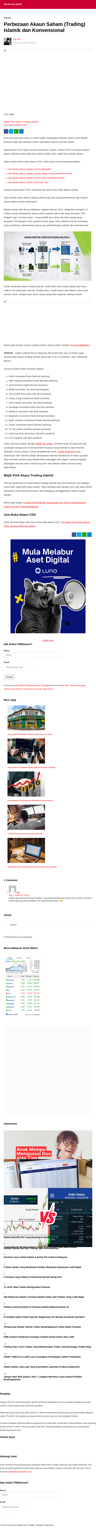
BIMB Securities (44, 443)
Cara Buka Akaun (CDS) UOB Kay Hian (28, 182)
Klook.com (47, 640)
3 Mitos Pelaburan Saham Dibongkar (34, 685)
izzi (18, 892)
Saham (7, 18)
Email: (7, 662)
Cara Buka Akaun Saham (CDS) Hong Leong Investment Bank (40, 173)
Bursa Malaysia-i (81, 345)
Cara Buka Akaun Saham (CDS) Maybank (29, 169)
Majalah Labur (13, 4)
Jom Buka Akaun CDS (15, 125)
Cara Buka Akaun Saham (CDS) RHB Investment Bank (36, 178)
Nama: (7, 651)
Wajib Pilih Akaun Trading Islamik (21, 122)
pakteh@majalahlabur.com (20, 1472)
